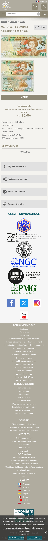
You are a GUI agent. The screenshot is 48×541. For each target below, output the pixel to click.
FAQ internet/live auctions (24, 457)
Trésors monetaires (24, 358)
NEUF (24, 97)
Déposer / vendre (16, 204)
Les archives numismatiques (24, 361)
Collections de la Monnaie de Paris (24, 339)
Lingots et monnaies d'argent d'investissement (24, 345)
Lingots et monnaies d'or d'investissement (24, 342)
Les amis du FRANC (24, 377)
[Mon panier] (35, 9)
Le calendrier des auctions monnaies (24, 427)
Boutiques (24, 329)
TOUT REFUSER (34, 538)
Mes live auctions (24, 401)
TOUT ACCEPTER (16, 538)
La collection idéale (24, 374)
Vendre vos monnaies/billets (24, 424)
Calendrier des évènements (24, 355)
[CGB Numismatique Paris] (6, 10)
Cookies (24, 476)
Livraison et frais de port (24, 410)
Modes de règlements (24, 413)
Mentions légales (24, 470)
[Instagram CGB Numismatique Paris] (37, 303)
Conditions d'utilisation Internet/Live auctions (24, 467)
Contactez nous (24, 388)
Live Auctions (24, 335)
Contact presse (24, 448)
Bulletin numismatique (24, 367)
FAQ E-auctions (24, 454)
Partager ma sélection (18, 179)
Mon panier (24, 394)
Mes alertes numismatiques (24, 404)
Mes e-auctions (24, 397)
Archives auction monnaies (24, 348)
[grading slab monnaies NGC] (24, 263)
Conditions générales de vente (24, 460)
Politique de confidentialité (24, 473)
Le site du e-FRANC (24, 371)
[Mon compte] (44, 9)
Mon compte (24, 391)
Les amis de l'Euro (24, 380)
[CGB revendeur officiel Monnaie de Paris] (24, 276)
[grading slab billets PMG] (24, 289)
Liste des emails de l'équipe (24, 441)
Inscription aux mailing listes (24, 407)
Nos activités (24, 444)
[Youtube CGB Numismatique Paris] (24, 316)
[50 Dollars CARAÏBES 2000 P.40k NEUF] (24, 57)
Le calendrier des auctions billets (24, 431)
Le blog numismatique (24, 364)
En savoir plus (24, 534)
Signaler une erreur (17, 166)
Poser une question (17, 191)
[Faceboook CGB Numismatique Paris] (11, 303)
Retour (42, 27)
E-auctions (24, 332)
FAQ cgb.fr (24, 451)
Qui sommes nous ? (24, 438)
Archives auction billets (24, 351)
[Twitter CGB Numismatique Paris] (24, 303)
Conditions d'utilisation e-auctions (24, 464)
